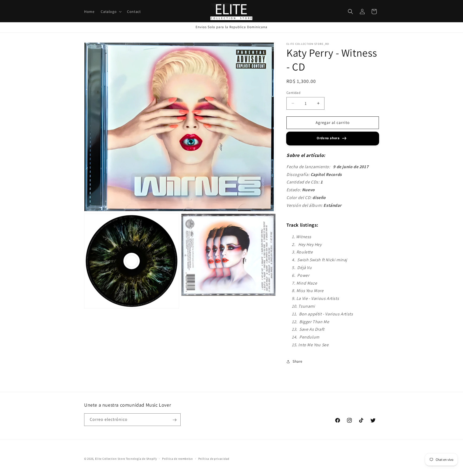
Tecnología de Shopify (141, 459)
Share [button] (298, 361)
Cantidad (293, 92)
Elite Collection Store (110, 459)
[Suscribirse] (174, 420)
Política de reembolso (177, 458)
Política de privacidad (213, 458)
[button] (111, 11)
